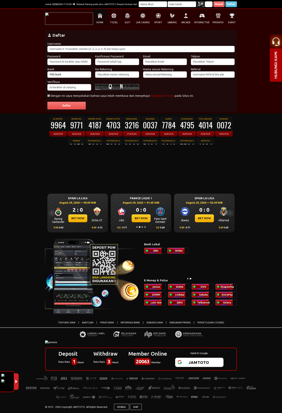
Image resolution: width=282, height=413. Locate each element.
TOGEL (114, 22)
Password (53, 56)
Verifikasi (53, 81)
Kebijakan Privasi (162, 95)
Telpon (195, 56)
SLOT (128, 22)
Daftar (231, 4)
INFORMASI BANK (130, 322)
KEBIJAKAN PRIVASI (180, 322)
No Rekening (103, 69)
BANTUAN (87, 322)
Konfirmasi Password (109, 56)
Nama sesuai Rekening (158, 69)
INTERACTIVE (201, 22)
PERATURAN (107, 322)
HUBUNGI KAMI (155, 322)
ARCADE (185, 22)
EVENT (232, 22)
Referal (195, 69)
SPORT (158, 22)
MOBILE (121, 407)
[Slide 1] (137, 227)
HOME (99, 22)
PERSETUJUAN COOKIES (210, 322)
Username (54, 43)
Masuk (219, 4)
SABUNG (172, 22)
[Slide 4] (145, 227)
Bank (50, 69)
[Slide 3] (142, 227)
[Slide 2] (139, 227)
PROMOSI (218, 22)
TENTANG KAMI (66, 322)
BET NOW (77, 218)
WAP (136, 407)
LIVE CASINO (143, 22)
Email (146, 56)
